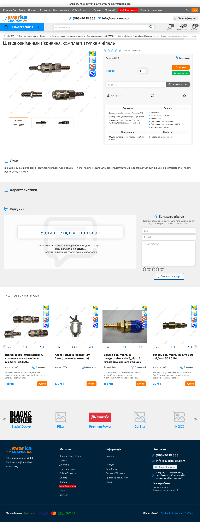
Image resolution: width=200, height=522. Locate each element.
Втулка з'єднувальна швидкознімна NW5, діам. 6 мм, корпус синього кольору (122, 358)
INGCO (179, 426)
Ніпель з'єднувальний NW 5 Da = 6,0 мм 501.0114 (173, 356)
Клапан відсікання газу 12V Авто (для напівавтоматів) (72, 356)
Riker (60, 426)
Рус (187, 10)
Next (195, 347)
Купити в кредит (181, 73)
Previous (4, 347)
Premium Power (100, 426)
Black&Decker (21, 426)
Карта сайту (12, 466)
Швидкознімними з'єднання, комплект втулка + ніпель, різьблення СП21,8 (24, 358)
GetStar (139, 426)
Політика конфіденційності (20, 462)
